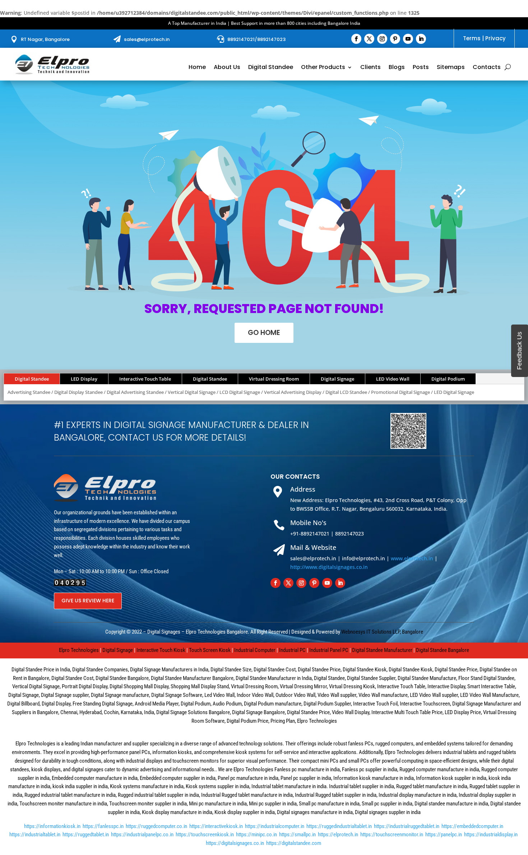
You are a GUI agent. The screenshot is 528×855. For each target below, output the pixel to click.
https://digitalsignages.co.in (235, 843)
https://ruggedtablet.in (85, 834)
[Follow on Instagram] (382, 39)
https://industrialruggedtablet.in (406, 826)
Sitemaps (451, 68)
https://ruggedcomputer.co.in (156, 826)
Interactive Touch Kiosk (160, 650)
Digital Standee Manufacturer (382, 650)
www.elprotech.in (412, 558)
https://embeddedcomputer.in (472, 826)
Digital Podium (448, 379)
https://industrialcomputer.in (274, 826)
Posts (421, 68)
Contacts (487, 68)
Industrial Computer (254, 650)
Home (197, 68)
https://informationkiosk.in (52, 826)
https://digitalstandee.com (293, 843)
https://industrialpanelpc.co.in (142, 834)
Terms (472, 38)
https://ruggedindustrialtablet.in (339, 826)
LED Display (84, 379)
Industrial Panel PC (328, 650)
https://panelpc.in (443, 834)
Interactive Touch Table (145, 379)
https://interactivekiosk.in (216, 826)
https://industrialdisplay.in (491, 834)
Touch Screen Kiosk (210, 650)
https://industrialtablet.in (34, 834)
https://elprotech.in (338, 834)
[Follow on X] (369, 39)
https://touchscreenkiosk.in (205, 834)
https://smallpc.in (297, 834)
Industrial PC (292, 650)
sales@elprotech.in (147, 39)
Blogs (397, 68)
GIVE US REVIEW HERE (87, 600)
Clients (370, 68)
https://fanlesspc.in (103, 826)
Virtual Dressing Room (274, 379)
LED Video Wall (392, 379)
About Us (227, 68)
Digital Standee (270, 68)
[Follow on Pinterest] (395, 39)
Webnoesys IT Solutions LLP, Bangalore (382, 632)
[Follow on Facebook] (356, 39)
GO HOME (264, 332)
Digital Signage (337, 379)
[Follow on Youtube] (408, 39)
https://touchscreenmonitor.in (391, 834)
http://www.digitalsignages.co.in (329, 567)
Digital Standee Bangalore (442, 650)
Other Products (323, 68)
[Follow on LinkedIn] (421, 39)
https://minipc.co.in (256, 834)
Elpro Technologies (79, 650)
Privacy (495, 38)
